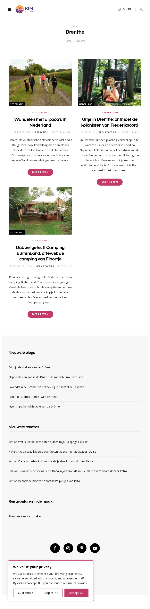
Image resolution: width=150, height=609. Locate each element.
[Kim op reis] (24, 9)
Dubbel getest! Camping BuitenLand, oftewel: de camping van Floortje (40, 253)
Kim (11, 442)
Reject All (51, 593)
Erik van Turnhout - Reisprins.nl (28, 471)
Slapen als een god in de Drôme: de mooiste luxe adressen (46, 377)
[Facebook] (55, 548)
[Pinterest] (82, 548)
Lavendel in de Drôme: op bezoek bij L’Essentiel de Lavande (46, 387)
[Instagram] (68, 548)
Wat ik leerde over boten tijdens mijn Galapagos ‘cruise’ (53, 442)
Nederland (16, 104)
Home (68, 41)
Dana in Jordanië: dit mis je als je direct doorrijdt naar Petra (55, 461)
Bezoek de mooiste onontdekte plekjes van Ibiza (49, 481)
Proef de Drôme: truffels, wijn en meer (33, 397)
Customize (25, 593)
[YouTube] (95, 548)
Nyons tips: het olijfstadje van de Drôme (35, 406)
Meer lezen (40, 172)
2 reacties (41, 132)
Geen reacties (107, 132)
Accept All (76, 593)
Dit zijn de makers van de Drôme (30, 367)
